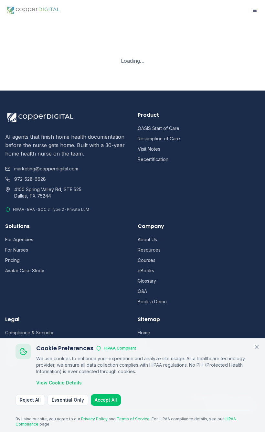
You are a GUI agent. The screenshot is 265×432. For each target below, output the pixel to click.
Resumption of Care (159, 138)
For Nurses (16, 250)
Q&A (142, 291)
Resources (149, 250)
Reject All (30, 400)
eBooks (146, 270)
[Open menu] (254, 10)
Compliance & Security (29, 332)
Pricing (12, 260)
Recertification (153, 159)
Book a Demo (152, 301)
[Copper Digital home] (33, 10)
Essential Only (68, 400)
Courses (146, 260)
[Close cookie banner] (256, 347)
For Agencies (19, 239)
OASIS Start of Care (158, 128)
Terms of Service (133, 418)
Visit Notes (149, 149)
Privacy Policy (94, 418)
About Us (147, 239)
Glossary (147, 281)
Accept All (106, 400)
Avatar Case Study (24, 270)
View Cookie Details (59, 382)
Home (144, 332)
